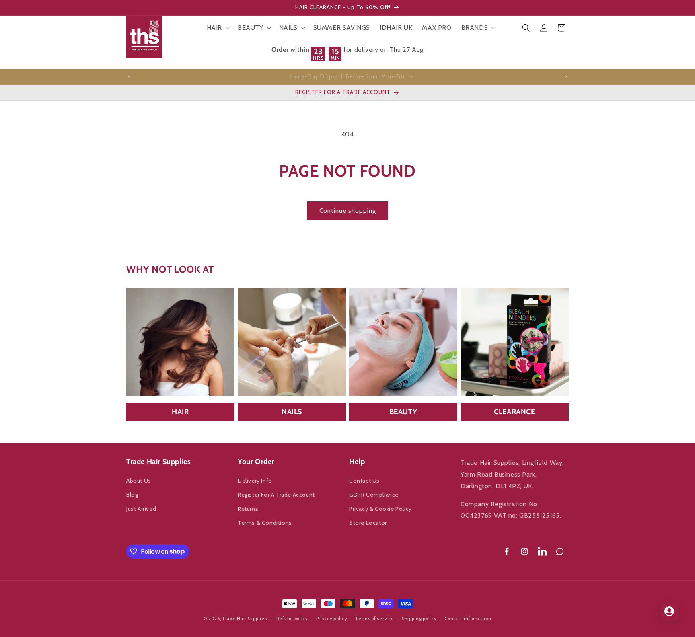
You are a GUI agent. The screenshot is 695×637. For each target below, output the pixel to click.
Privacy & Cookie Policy (380, 508)
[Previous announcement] (129, 76)
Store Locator (368, 522)
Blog (132, 494)
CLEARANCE (514, 411)
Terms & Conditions (265, 522)
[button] (217, 28)
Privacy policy (332, 618)
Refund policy (292, 618)
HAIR (180, 411)
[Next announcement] (566, 76)
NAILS (292, 411)
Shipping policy (419, 618)
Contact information (467, 618)
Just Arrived (141, 508)
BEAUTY (403, 411)
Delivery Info (255, 480)
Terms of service (374, 618)
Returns (248, 508)
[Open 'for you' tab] (669, 611)
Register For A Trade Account (276, 494)
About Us (138, 480)
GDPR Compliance (374, 494)
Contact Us (364, 480)
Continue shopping (347, 210)
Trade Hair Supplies (244, 618)
